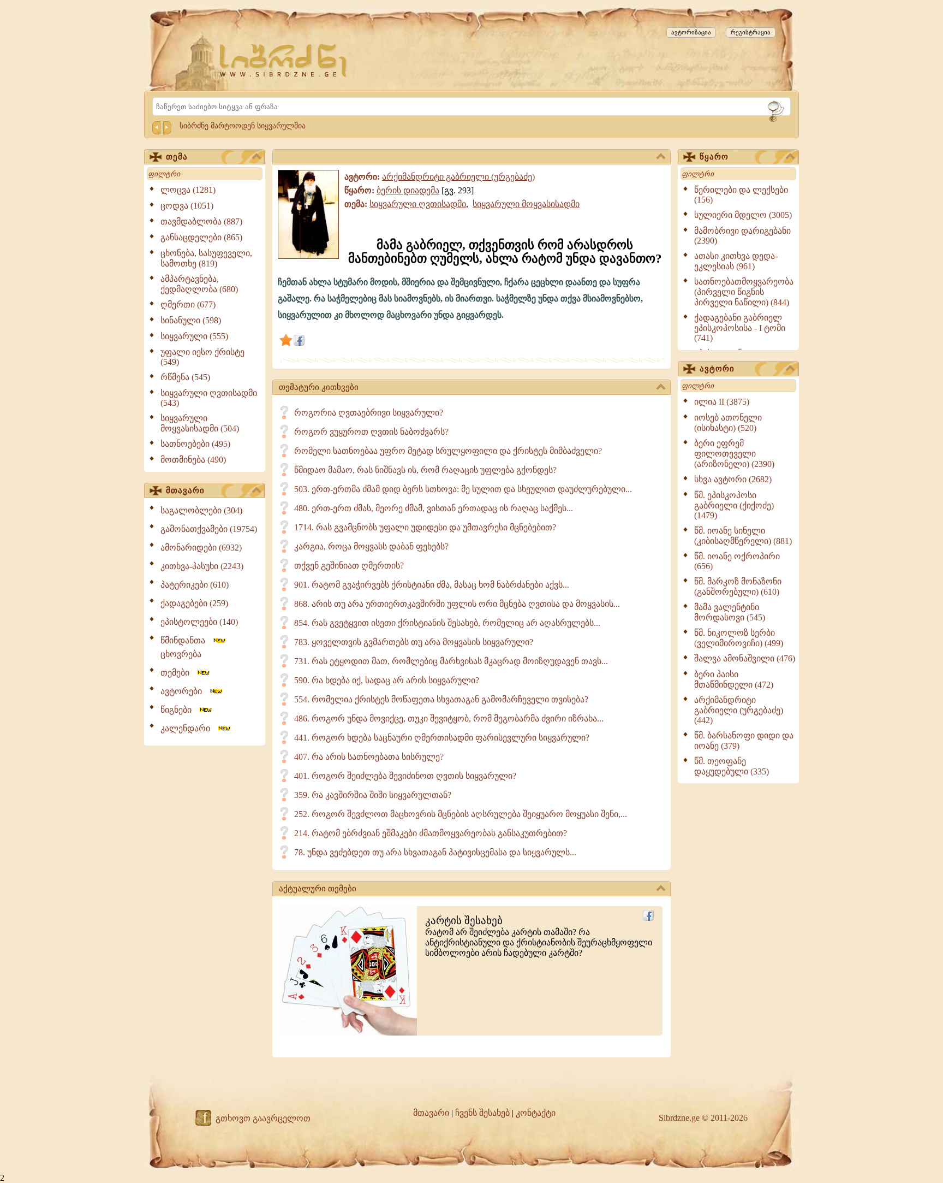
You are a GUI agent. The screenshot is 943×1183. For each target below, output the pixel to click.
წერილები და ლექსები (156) (741, 194)
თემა (177, 156)
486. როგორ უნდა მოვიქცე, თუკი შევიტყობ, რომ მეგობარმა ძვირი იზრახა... (449, 718)
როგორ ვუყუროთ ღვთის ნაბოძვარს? (371, 431)
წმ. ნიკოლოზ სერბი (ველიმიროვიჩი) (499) (738, 638)
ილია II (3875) (721, 401)
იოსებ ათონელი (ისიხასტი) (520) (728, 423)
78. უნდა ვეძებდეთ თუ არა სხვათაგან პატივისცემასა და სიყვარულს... (435, 852)
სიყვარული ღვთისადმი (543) (208, 397)
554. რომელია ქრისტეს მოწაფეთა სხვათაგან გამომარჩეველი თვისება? (441, 699)
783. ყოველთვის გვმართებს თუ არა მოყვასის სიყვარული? (413, 642)
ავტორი (717, 368)
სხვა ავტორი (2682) (733, 479)
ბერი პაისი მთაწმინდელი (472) (733, 679)
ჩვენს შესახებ (482, 1112)
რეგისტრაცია (751, 32)
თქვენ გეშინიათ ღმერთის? (349, 565)
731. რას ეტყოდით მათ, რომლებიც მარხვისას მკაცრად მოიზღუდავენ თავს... (451, 661)
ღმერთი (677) (188, 304)
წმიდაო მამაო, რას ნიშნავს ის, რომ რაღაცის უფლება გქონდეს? (425, 470)
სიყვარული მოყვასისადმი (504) (199, 423)
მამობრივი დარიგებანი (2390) (742, 235)
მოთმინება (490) (193, 459)
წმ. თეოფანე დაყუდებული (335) (731, 766)
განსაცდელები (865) (201, 237)
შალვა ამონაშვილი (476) (744, 658)
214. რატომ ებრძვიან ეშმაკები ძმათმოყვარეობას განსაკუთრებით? (430, 833)
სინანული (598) (190, 320)
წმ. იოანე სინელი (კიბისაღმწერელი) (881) (743, 536)
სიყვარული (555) (194, 336)
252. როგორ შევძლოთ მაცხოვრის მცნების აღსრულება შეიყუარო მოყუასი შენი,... (460, 814)
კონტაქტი (536, 1112)
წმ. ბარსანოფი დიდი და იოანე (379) (743, 740)
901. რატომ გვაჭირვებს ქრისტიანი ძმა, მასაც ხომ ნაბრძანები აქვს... (431, 584)
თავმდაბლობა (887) (201, 221)
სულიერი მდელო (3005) (743, 215)
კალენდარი (188, 728)
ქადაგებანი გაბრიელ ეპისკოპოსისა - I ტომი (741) (739, 327)
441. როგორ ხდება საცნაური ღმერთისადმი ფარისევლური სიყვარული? (441, 737)
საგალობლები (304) (201, 510)
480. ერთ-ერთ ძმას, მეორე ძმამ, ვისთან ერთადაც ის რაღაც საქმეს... (433, 508)
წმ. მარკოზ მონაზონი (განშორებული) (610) (737, 586)
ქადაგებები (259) (194, 603)
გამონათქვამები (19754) (208, 529)
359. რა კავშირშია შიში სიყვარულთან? (372, 795)
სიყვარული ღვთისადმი (417, 204)
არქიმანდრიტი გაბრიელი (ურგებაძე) (458, 176)
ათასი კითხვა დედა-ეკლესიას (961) (736, 261)
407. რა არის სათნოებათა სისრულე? (369, 756)
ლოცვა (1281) (188, 189)
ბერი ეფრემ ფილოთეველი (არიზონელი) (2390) (734, 454)
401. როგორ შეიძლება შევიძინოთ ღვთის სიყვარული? (405, 775)
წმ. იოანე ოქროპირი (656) (737, 561)
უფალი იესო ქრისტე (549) (202, 356)
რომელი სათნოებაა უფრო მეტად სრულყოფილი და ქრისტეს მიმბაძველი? (448, 451)
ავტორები (184, 691)
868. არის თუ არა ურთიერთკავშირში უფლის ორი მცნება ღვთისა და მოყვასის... (457, 603)
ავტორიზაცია (691, 32)
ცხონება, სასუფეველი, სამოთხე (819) (206, 258)
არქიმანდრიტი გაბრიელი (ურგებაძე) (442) (738, 710)
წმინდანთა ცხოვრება (186, 647)
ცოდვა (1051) (186, 205)
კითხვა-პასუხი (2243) (201, 566)
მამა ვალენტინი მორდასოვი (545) (729, 612)
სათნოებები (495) (195, 443)
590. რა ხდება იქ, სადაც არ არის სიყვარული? (386, 680)
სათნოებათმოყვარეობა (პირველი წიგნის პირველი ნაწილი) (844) (743, 292)
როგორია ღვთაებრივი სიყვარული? (368, 412)
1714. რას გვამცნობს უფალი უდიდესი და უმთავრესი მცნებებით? (425, 527)
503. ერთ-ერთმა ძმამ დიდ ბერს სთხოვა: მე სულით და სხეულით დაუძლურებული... (463, 489)
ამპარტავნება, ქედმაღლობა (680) (199, 284)
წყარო (714, 156)
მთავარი (185, 490)
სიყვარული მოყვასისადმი (526, 204)
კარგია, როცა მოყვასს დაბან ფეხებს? (371, 546)
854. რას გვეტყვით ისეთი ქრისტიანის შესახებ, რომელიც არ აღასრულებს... (447, 623)
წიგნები (179, 709)
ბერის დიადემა (408, 190)
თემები (178, 672)
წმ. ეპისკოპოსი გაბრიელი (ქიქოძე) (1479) (734, 505)
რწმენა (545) (185, 377)
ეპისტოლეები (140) (199, 621)
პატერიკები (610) (194, 584)
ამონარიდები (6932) (201, 547)
